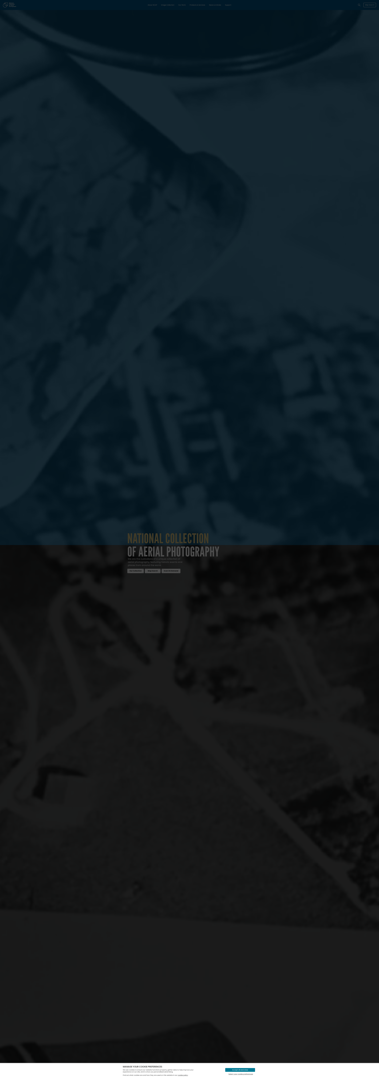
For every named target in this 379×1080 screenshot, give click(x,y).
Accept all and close (240, 1070)
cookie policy (183, 1075)
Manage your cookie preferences (142, 1067)
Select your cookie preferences (240, 1074)
